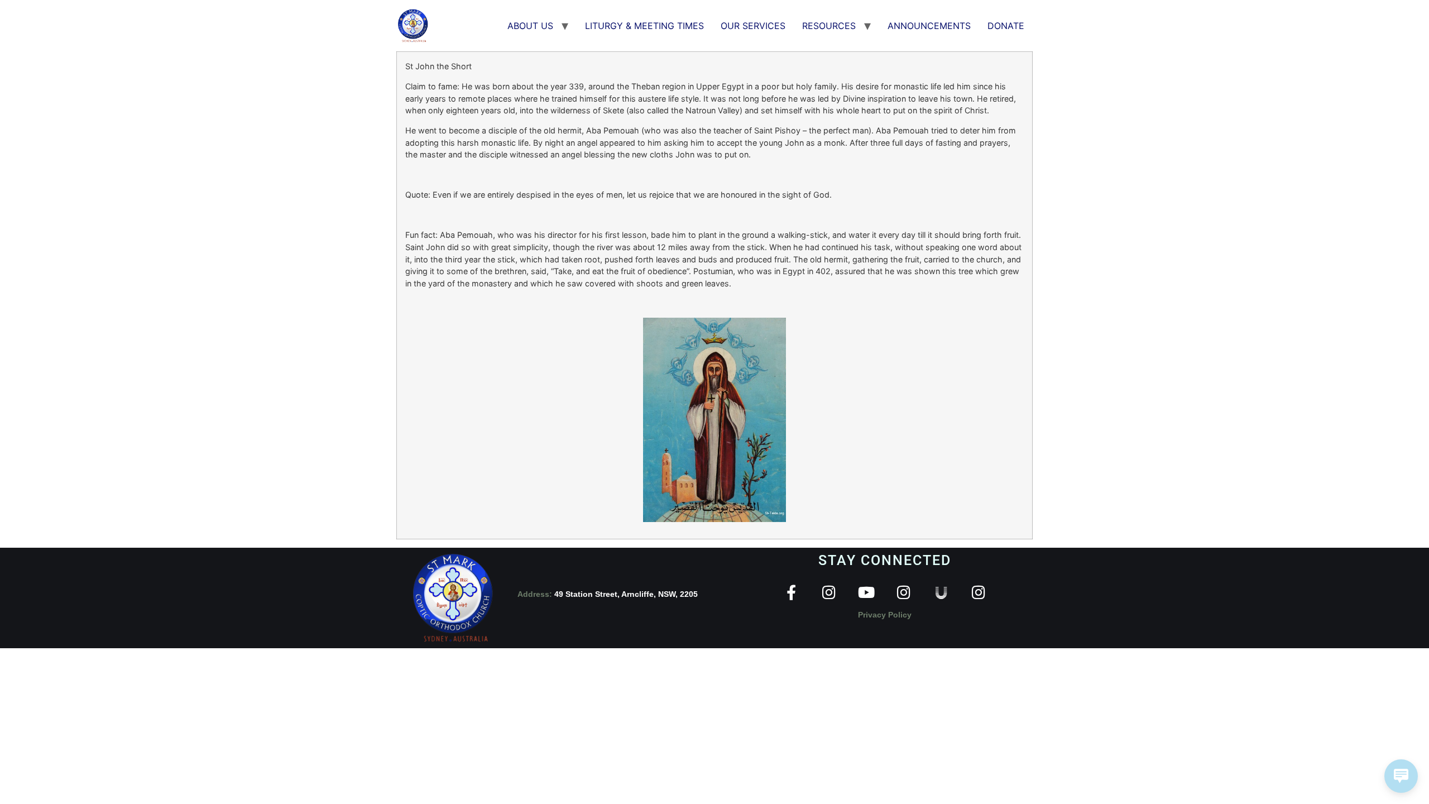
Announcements (929, 25)
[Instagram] (828, 592)
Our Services (753, 25)
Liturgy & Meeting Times (644, 25)
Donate (1005, 25)
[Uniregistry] (940, 592)
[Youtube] (866, 592)
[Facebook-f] (791, 592)
